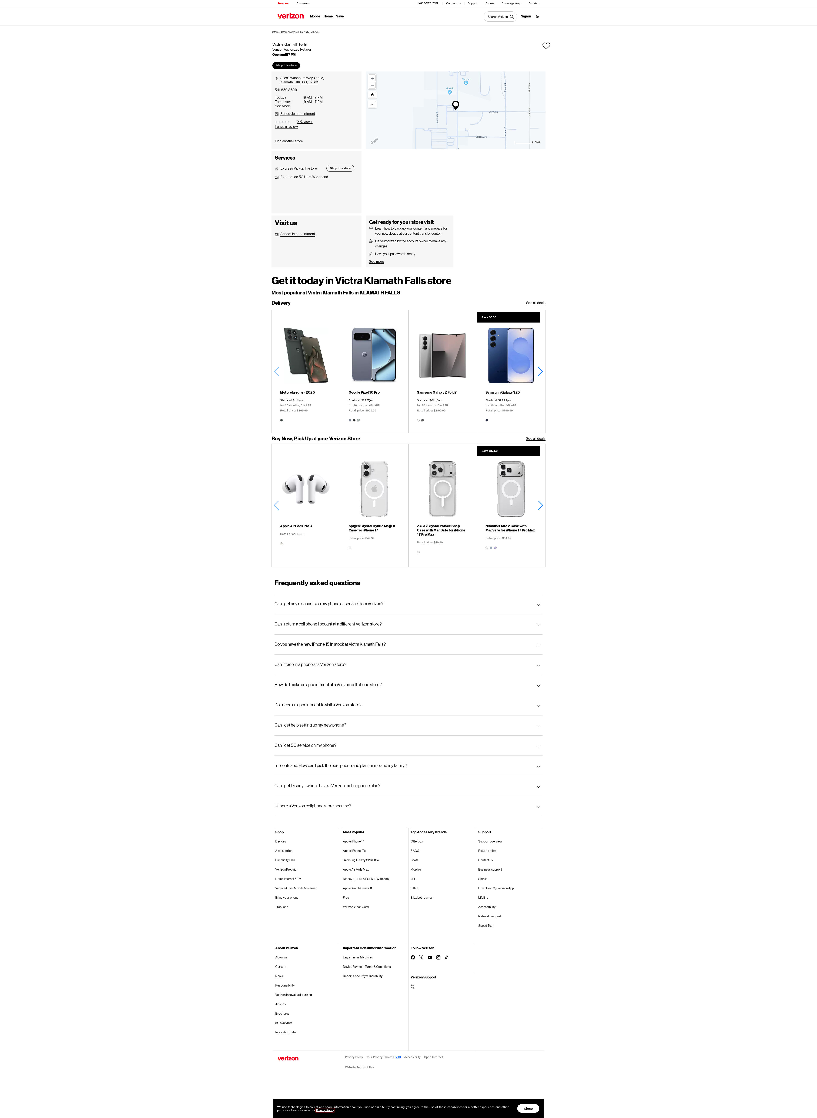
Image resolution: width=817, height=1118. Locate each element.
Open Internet (433, 1057)
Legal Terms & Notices (358, 957)
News (279, 976)
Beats (414, 860)
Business (303, 3)
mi (372, 104)
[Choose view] (372, 94)
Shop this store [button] (286, 65)
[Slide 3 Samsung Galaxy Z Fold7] (442, 371)
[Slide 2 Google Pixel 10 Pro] (374, 371)
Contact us (453, 3)
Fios (346, 897)
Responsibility (285, 985)
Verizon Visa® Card (356, 907)
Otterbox (417, 841)
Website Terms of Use (359, 1067)
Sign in (482, 879)
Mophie (416, 869)
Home (328, 16)
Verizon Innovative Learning (293, 995)
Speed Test (485, 925)
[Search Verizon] (500, 16)
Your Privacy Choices (380, 1057)
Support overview (490, 841)
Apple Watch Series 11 (357, 888)
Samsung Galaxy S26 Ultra (361, 860)
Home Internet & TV (288, 879)
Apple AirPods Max (356, 869)
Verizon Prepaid (286, 869)
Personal (283, 3)
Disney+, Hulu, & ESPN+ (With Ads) (366, 879)
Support (473, 3)
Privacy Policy (354, 1057)
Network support (489, 916)
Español (533, 3)
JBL (413, 879)
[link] (276, 32)
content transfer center (424, 233)
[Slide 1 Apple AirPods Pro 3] (306, 505)
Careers (280, 966)
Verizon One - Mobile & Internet (296, 888)
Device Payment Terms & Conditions (367, 966)
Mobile (315, 16)
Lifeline (483, 897)
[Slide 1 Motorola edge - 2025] (306, 371)
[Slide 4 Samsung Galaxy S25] (511, 371)
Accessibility (487, 907)
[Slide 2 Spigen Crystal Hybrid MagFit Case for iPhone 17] (374, 505)
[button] (313, 32)
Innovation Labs (286, 1032)
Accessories (283, 850)
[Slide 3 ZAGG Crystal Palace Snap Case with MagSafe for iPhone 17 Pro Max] (442, 505)
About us (281, 957)
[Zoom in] (372, 77)
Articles (280, 1004)
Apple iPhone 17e (354, 850)
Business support (490, 869)
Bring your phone (286, 897)
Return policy (487, 850)
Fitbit (414, 888)
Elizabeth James (422, 897)
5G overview (283, 1023)
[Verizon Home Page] (290, 16)
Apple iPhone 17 (353, 841)
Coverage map (511, 3)
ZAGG (415, 850)
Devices (280, 841)
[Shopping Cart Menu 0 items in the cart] (537, 16)
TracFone (281, 907)
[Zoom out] (372, 85)
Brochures (282, 1013)
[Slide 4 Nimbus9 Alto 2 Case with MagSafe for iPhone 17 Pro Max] (511, 505)
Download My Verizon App (496, 888)
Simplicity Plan (285, 860)
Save (340, 16)
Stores (490, 3)
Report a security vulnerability (363, 976)
